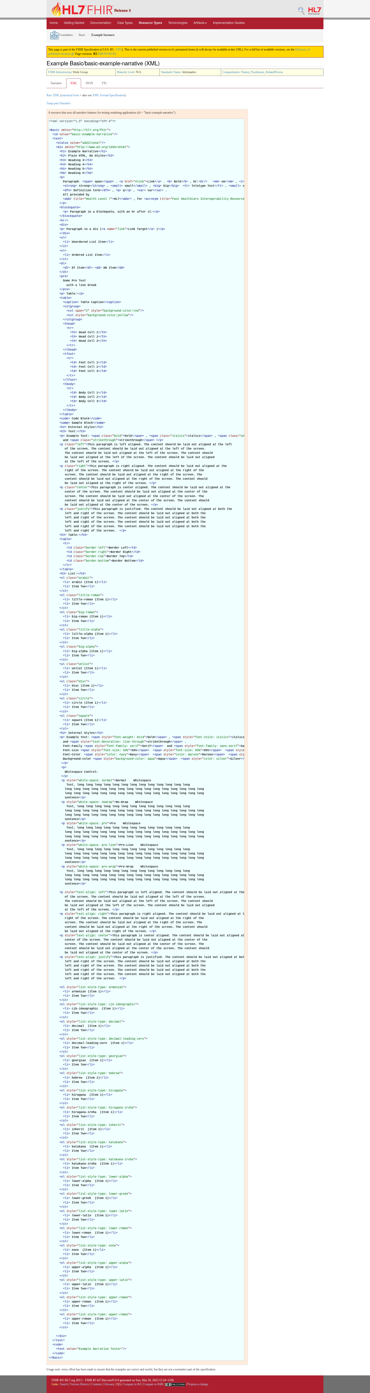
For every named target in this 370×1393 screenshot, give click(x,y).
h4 (63, 164)
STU (119, 49)
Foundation (65, 35)
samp (64, 423)
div (60, 147)
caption (71, 302)
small (116, 186)
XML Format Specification (108, 95)
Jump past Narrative (58, 103)
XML (73, 83)
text (57, 138)
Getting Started (74, 22)
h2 (63, 156)
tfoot (69, 354)
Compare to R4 (132, 1384)
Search (64, 1384)
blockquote (70, 207)
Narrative (56, 83)
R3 (110, 54)
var (141, 190)
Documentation (100, 22)
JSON (89, 83)
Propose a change (197, 1384)
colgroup (72, 306)
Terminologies (178, 22)
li (66, 242)
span (87, 181)
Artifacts (199, 22)
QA (119, 1384)
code (64, 418)
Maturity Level (125, 72)
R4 (106, 54)
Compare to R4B (153, 1384)
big (157, 186)
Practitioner (257, 72)
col (70, 311)
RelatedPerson (274, 72)
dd (98, 268)
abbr (68, 199)
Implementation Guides (229, 22)
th (73, 332)
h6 (63, 173)
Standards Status (171, 72)
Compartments (231, 72)
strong (70, 186)
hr (63, 220)
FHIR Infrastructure (60, 72)
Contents (96, 1384)
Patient (245, 72)
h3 (63, 160)
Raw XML (53, 95)
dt (66, 268)
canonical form (70, 95)
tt (186, 186)
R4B (100, 54)
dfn (67, 190)
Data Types (125, 22)
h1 (63, 151)
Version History (79, 1384)
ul (63, 237)
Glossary (109, 1384)
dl (63, 263)
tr (70, 328)
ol (63, 251)
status (63, 143)
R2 (114, 54)
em (216, 181)
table (65, 298)
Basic (82, 35)
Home (54, 22)
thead (69, 324)
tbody (69, 384)
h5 (63, 169)
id (56, 134)
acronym (152, 199)
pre (63, 276)
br (202, 181)
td (73, 362)
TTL (104, 83)
